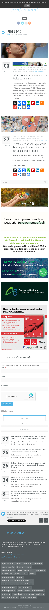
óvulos (15, 71)
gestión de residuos (8, 570)
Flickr (26, 23)
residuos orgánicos (25, 587)
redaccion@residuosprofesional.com (12, 555)
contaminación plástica (35, 67)
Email (3, 367)
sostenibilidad (17, 594)
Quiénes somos (23, 607)
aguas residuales (7, 563)
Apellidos (5, 385)
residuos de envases (9, 584)
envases (28, 567)
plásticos (17, 574)
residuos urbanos (38, 591)
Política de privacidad (10, 607)
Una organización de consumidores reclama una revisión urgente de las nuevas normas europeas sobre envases (29, 479)
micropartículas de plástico (27, 69)
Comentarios (24, 429)
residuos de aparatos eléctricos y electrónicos (17, 580)
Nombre (4, 376)
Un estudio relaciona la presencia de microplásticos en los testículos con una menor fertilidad (30, 147)
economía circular (8, 567)
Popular (24, 424)
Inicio (8, 34)
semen (31, 71)
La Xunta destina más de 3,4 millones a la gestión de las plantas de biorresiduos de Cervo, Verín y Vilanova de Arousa (28, 494)
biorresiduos (27, 563)
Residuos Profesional (21, 67)
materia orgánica (39, 570)
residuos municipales (9, 587)
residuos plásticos (22, 71)
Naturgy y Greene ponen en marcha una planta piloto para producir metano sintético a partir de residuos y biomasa (28, 465)
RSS (29, 23)
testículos (36, 140)
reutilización (6, 594)
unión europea (29, 594)
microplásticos (41, 69)
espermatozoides (18, 138)
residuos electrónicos (26, 584)
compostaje (38, 563)
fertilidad (16, 69)
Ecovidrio (20, 567)
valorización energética (28, 597)
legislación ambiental (25, 570)
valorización (40, 594)
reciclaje (32, 574)
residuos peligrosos (8, 591)
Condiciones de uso (36, 607)
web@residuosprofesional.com (10, 557)
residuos (19, 577)
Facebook (18, 23)
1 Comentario (44, 140)
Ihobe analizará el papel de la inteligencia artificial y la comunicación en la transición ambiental (28, 451)
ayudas (18, 563)
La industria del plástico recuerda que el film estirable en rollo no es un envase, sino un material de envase (28, 438)
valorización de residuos (10, 597)
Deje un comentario (39, 71)
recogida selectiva (8, 577)
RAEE (25, 574)
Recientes (24, 418)
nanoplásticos (17, 140)
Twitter (22, 23)
